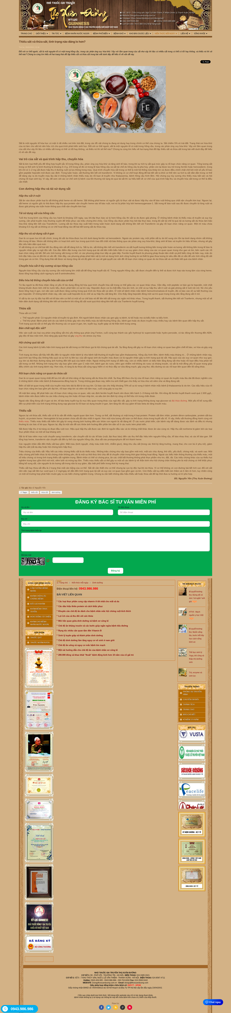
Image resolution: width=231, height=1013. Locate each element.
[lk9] (39, 943)
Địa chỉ (25, 519)
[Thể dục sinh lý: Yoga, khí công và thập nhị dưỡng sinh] (183, 652)
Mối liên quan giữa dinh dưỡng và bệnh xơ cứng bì (83, 621)
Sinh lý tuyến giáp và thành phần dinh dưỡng (80, 635)
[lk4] (39, 785)
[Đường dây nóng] (5, 1009)
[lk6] (39, 842)
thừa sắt (44, 492)
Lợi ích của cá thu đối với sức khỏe (75, 616)
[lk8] (39, 917)
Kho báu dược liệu (139, 33)
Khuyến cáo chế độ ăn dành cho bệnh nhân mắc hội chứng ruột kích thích (94, 611)
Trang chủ (26, 33)
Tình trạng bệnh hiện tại (31, 530)
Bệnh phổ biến (100, 33)
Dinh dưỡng (97, 583)
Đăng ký (115, 570)
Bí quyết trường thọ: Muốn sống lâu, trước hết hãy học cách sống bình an (196, 635)
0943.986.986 (88, 588)
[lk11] (191, 851)
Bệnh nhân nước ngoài (77, 33)
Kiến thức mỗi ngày (165, 33)
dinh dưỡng (56, 492)
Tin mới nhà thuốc (191, 584)
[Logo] (115, 14)
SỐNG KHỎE (199, 33)
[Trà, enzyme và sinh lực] (183, 672)
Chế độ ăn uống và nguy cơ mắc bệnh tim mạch (81, 645)
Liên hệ (184, 33)
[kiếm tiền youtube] (39, 810)
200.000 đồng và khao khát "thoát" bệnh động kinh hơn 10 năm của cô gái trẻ (96, 655)
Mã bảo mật (26, 555)
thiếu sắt (34, 492)
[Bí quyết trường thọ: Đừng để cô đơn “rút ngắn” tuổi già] (183, 591)
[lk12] (191, 878)
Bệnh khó (119, 33)
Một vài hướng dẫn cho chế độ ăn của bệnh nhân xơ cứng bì (88, 650)
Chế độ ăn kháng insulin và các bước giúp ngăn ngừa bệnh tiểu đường (93, 626)
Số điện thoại (124, 507)
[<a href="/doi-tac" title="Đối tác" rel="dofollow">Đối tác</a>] (191, 744)
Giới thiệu (41, 33)
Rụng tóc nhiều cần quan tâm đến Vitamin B (80, 630)
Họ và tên (26, 507)
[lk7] (39, 882)
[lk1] (39, 668)
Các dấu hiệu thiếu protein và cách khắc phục (80, 606)
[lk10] (191, 824)
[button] (36, 561)
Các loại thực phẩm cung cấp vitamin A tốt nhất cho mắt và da (88, 601)
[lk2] (39, 710)
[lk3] (39, 752)
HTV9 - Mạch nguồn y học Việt (196, 613)
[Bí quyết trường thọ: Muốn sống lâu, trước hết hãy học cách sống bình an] (183, 628)
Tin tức (55, 33)
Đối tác (192, 728)
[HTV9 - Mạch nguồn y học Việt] (183, 611)
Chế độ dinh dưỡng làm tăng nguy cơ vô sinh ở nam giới (86, 640)
